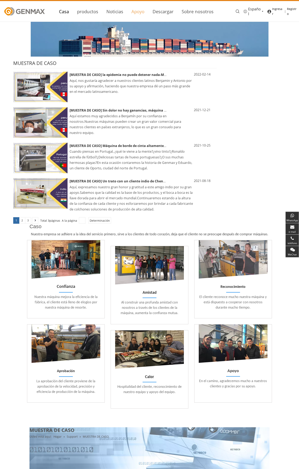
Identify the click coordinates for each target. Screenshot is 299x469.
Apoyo (137, 11)
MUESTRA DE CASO (86, 74)
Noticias (114, 11)
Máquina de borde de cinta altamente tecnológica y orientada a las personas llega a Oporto (177, 146)
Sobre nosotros (198, 11)
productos (87, 11)
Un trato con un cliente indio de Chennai (135, 181)
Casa (64, 11)
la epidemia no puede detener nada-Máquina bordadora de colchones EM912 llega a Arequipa (178, 74)
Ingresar (277, 11)
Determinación (100, 220)
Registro (292, 11)
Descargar (163, 11)
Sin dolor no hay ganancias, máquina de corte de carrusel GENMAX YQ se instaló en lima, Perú (179, 110)
